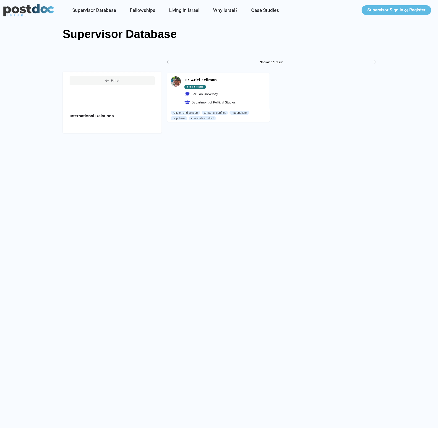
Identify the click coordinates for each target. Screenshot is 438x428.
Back (115, 80)
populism (179, 118)
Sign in (385, 10)
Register (417, 10)
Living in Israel (184, 10)
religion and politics (185, 112)
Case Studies (265, 10)
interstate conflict (202, 118)
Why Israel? (225, 10)
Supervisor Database (94, 10)
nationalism (239, 112)
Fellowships (142, 10)
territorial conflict (215, 112)
